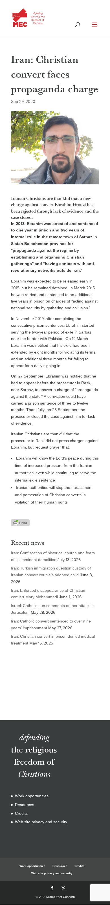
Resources (24, 804)
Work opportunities (32, 796)
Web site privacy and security (41, 822)
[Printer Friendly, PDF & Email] (20, 522)
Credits (21, 813)
